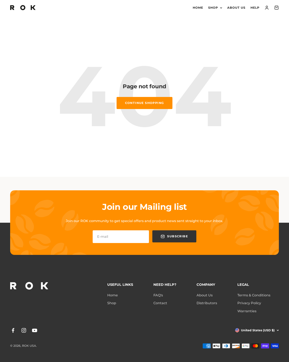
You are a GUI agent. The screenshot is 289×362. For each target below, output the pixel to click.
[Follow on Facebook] (13, 330)
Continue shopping (144, 103)
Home (198, 8)
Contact (160, 303)
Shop (213, 8)
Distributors (207, 303)
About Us (236, 8)
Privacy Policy (249, 303)
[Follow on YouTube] (34, 330)
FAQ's (158, 295)
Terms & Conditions (253, 295)
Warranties (246, 311)
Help (254, 8)
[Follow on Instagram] (24, 330)
